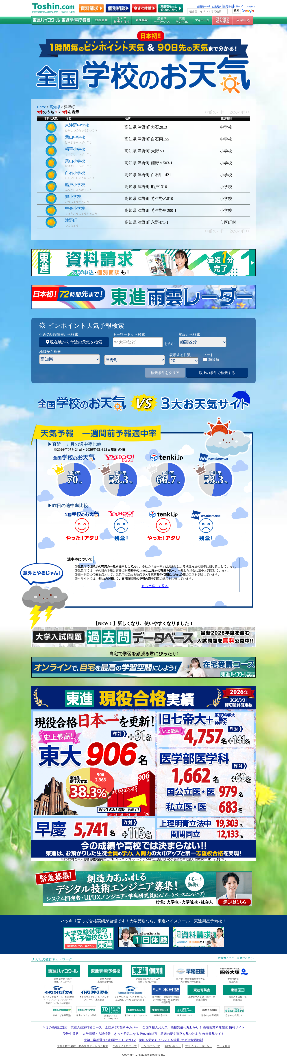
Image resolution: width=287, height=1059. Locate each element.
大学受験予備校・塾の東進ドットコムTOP (82, 1046)
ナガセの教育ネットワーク (52, 959)
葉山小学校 (75, 161)
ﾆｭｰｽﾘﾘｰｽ (250, 6)
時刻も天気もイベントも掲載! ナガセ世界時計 (171, 1040)
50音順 (213, 359)
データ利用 (223, 1046)
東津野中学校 (77, 125)
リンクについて (150, 1046)
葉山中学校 (75, 137)
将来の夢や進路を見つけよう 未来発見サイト (192, 1033)
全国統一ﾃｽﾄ (203, 6)
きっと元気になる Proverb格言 (135, 1033)
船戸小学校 (75, 184)
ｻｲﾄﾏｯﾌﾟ (238, 6)
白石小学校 (75, 173)
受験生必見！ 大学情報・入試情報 (87, 1033)
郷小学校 (73, 196)
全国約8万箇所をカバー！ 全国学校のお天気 (136, 1027)
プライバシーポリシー (198, 1046)
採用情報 (228, 6)
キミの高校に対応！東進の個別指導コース (72, 1027)
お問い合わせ (173, 1046)
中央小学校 (75, 208)
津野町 (71, 220)
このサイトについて (125, 1046)
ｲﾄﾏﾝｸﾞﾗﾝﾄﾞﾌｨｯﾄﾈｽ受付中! (58, 1003)
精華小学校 (75, 149)
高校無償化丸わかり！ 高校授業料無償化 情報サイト (208, 1027)
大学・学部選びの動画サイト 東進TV (110, 1040)
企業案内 (216, 6)
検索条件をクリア (165, 373)
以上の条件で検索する (217, 373)
